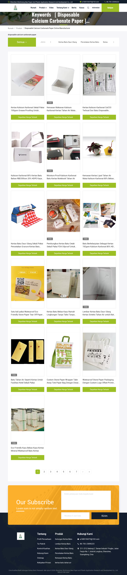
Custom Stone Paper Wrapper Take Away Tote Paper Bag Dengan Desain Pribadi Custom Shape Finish (63, 383)
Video (51, 8)
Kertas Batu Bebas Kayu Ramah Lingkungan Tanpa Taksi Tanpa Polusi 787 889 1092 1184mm (61, 315)
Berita (74, 8)
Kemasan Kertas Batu (63, 558)
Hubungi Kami (42, 553)
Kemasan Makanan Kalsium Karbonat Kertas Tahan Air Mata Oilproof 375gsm (61, 110)
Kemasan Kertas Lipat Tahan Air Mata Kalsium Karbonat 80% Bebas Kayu (98, 178)
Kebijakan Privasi (44, 563)
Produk (42, 8)
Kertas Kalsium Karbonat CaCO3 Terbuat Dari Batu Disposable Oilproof (97, 110)
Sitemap (40, 558)
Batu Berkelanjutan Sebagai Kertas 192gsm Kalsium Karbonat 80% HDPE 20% (99, 246)
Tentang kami (62, 8)
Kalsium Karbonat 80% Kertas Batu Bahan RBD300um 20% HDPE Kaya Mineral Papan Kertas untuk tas (26, 178)
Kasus (81, 8)
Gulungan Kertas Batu (63, 539)
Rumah (33, 8)
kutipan (110, 7)
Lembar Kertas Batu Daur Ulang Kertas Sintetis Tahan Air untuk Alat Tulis (98, 315)
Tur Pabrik (41, 544)
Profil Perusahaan (44, 539)
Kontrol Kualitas (43, 549)
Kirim (104, 515)
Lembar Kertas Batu (63, 544)
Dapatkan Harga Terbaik (27, 117)
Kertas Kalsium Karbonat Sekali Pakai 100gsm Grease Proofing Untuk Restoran (27, 110)
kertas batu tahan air (63, 563)
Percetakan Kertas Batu (64, 553)
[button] (50, 42)
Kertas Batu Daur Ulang (64, 549)
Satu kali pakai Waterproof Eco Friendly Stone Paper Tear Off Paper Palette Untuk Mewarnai (27, 315)
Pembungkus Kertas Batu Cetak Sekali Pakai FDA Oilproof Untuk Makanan (61, 246)
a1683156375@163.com (90, 2)
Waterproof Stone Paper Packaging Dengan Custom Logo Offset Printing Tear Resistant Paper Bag (99, 383)
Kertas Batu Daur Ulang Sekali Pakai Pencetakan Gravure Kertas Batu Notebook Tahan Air (27, 246)
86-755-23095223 (112, 2)
